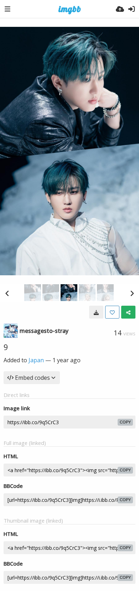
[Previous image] (7, 293)
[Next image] (132, 293)
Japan (36, 360)
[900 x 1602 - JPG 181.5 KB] (96, 312)
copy (125, 422)
